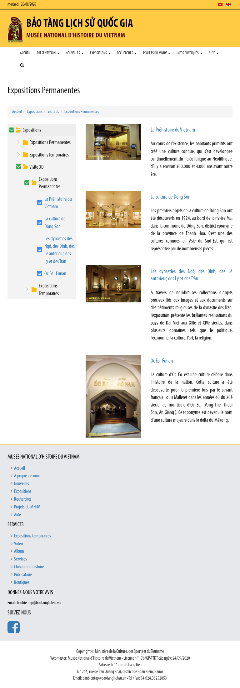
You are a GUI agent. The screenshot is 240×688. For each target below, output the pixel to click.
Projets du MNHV (155, 53)
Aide (212, 53)
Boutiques (21, 582)
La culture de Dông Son (54, 222)
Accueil (25, 53)
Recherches (125, 53)
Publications (23, 574)
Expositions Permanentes (81, 111)
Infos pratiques (188, 53)
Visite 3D (53, 111)
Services (20, 559)
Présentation (46, 53)
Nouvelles (73, 53)
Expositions (99, 53)
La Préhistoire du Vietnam (58, 203)
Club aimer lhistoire (29, 567)
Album (19, 551)
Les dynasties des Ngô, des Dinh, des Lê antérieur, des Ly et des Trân (59, 250)
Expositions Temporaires (49, 155)
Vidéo (18, 543)
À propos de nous (27, 476)
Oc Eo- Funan (55, 274)
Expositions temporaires (32, 536)
